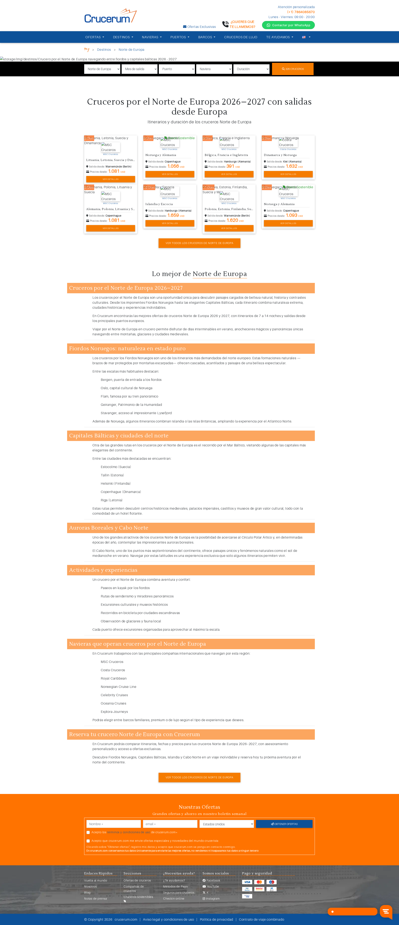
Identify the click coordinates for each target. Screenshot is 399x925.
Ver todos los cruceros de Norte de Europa (199, 243)
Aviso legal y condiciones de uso (168, 919)
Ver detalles (111, 179)
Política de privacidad (216, 919)
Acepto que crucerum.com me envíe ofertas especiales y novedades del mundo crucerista (154, 840)
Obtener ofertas (286, 824)
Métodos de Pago (175, 886)
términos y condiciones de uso (128, 832)
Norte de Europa (131, 49)
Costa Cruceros (288, 149)
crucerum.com (126, 919)
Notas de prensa (95, 898)
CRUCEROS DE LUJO (240, 37)
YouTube (212, 886)
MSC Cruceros (110, 154)
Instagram (212, 898)
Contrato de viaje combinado (261, 919)
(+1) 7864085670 (301, 12)
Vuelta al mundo (95, 880)
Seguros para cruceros (179, 892)
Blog (87, 892)
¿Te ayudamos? (174, 880)
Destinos (104, 49)
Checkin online (174, 898)
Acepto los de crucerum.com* (134, 832)
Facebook (213, 880)
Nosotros (90, 886)
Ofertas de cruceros (137, 880)
